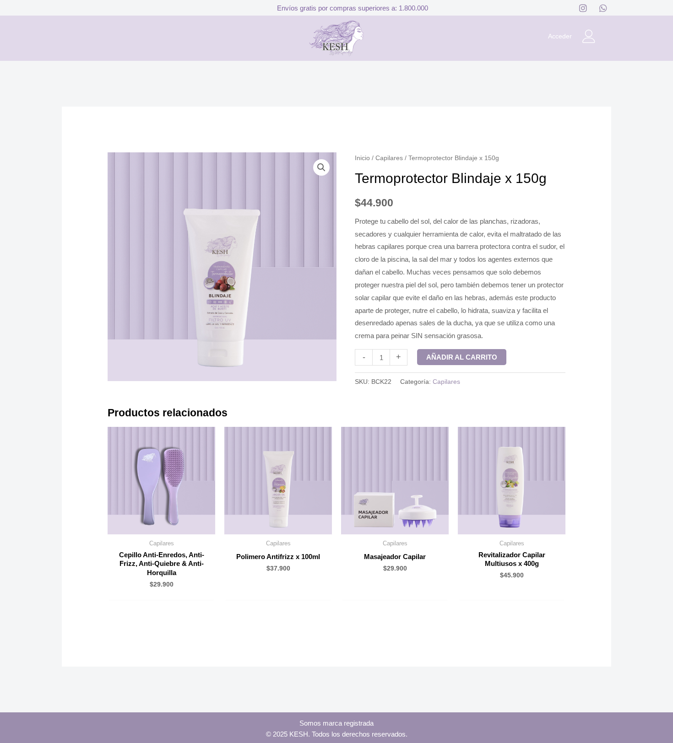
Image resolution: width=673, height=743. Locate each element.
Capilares (389, 158)
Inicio (362, 158)
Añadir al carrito (461, 357)
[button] (321, 167)
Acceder (560, 36)
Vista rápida (161, 527)
